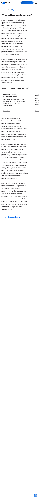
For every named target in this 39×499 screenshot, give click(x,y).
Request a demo (27, 3)
